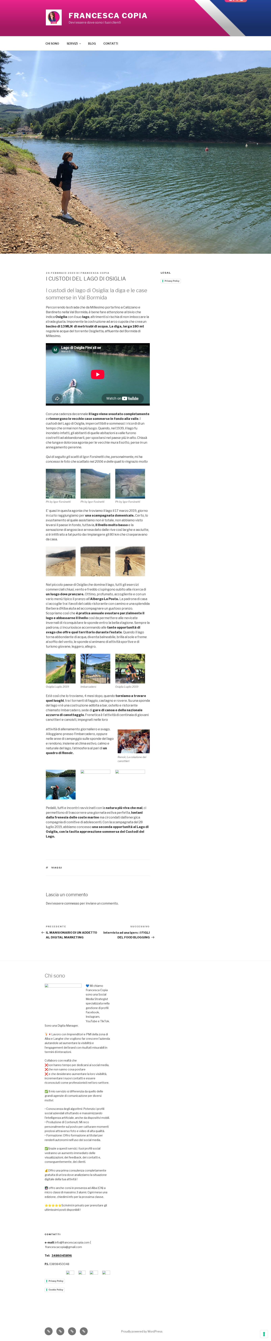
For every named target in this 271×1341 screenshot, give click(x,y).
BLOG (92, 43)
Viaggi (56, 867)
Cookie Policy (56, 1289)
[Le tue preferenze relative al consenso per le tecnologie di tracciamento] (264, 1334)
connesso (71, 903)
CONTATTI (110, 43)
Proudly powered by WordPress (141, 1331)
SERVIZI (72, 43)
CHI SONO (52, 43)
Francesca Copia (108, 15)
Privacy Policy (172, 280)
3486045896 (62, 1255)
